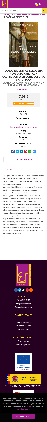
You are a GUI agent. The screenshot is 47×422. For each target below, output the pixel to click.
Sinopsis (9, 169)
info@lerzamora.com (23, 304)
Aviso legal (23, 319)
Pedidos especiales (23, 345)
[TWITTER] (19, 290)
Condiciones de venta (23, 322)
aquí (29, 406)
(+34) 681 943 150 (23, 300)
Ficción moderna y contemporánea (27, 15)
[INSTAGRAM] (27, 290)
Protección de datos (23, 326)
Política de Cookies (23, 329)
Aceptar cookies (23, 416)
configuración (23, 409)
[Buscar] (44, 10)
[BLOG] (31, 290)
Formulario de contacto (23, 307)
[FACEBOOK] (16, 290)
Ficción (5, 15)
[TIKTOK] (23, 290)
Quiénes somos (23, 341)
